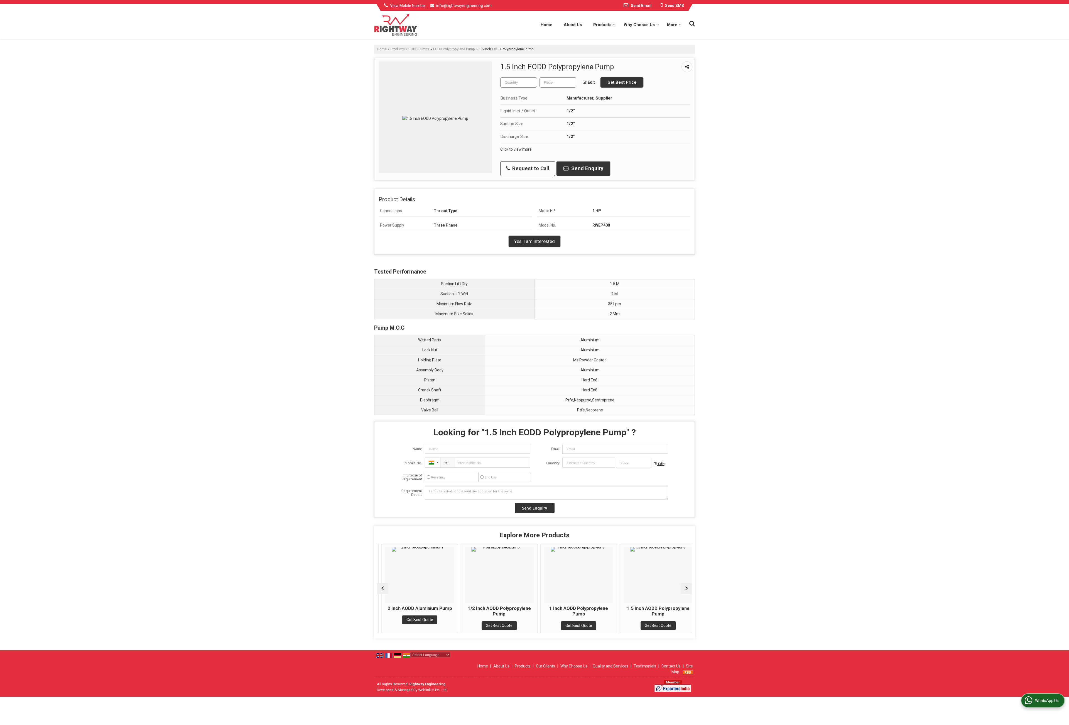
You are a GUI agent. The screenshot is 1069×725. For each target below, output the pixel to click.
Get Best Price (621, 82)
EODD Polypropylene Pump (454, 49)
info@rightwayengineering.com (464, 5)
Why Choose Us (639, 24)
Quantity (553, 463)
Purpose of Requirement (412, 477)
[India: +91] (432, 463)
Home (546, 24)
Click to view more (516, 149)
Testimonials (645, 666)
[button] (408, 5)
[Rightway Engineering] (395, 25)
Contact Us (671, 666)
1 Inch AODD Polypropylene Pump (574, 611)
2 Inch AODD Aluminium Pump (415, 608)
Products (602, 24)
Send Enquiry (586, 168)
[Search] (691, 23)
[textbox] (558, 82)
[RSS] (688, 672)
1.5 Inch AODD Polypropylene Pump (653, 611)
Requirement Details (412, 493)
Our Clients (545, 666)
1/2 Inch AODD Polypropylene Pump (494, 611)
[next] (686, 588)
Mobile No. (413, 463)
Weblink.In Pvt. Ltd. (432, 690)
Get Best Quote (415, 619)
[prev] (382, 588)
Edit (591, 82)
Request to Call (530, 168)
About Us (573, 24)
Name (417, 448)
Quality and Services (610, 666)
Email (555, 448)
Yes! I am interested (534, 241)
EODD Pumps (419, 49)
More (672, 24)
